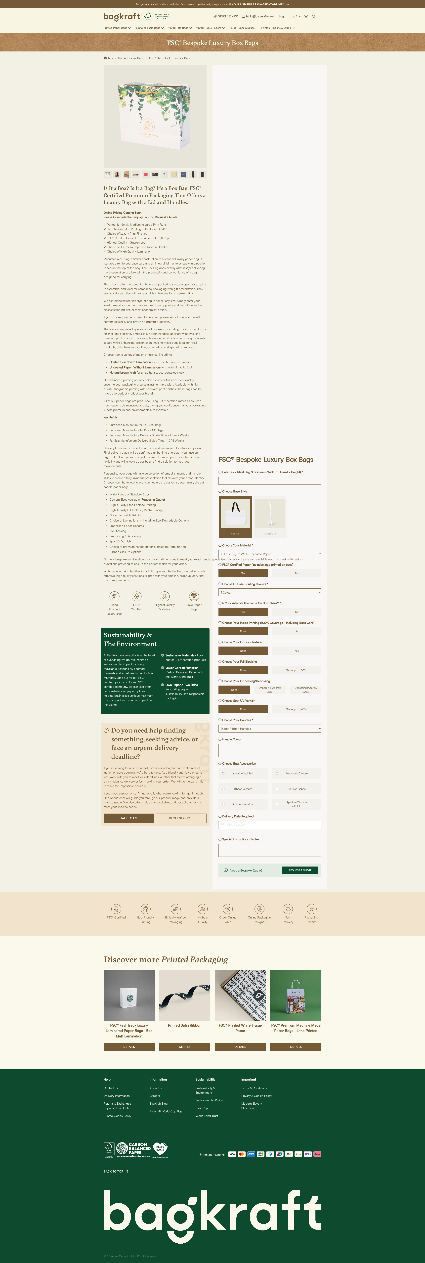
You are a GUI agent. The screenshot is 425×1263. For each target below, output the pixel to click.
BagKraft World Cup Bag (166, 1111)
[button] (314, 16)
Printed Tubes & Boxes (241, 27)
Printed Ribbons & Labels (276, 27)
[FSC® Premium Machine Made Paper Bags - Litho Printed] (295, 995)
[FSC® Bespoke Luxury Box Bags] (108, 177)
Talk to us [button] (129, 818)
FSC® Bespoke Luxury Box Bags (170, 58)
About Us (156, 1088)
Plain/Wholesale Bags (147, 27)
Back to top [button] (113, 1171)
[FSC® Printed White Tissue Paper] (240, 995)
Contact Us (111, 1088)
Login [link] (282, 16)
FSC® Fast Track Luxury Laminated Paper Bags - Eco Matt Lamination (129, 1030)
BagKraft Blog (159, 1103)
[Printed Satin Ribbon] (184, 995)
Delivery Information (117, 1095)
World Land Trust (207, 1116)
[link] (122, 16)
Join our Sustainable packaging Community (255, 4)
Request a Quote (300, 870)
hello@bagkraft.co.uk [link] (260, 16)
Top (110, 58)
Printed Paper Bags (115, 27)
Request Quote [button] (181, 818)
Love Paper (203, 1108)
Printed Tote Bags (177, 27)
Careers (155, 1095)
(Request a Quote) (153, 499)
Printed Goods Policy (117, 1116)
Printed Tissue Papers (208, 27)
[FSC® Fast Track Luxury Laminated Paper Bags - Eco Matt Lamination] (129, 995)
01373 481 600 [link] (228, 16)
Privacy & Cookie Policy (256, 1095)
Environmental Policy (209, 1100)
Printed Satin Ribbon (184, 1025)
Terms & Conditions (254, 1088)
